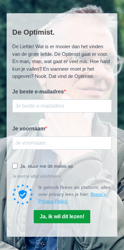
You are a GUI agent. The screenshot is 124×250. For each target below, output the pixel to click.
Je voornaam (28, 128)
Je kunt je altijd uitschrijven (36, 176)
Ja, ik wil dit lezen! (62, 216)
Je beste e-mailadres (38, 91)
